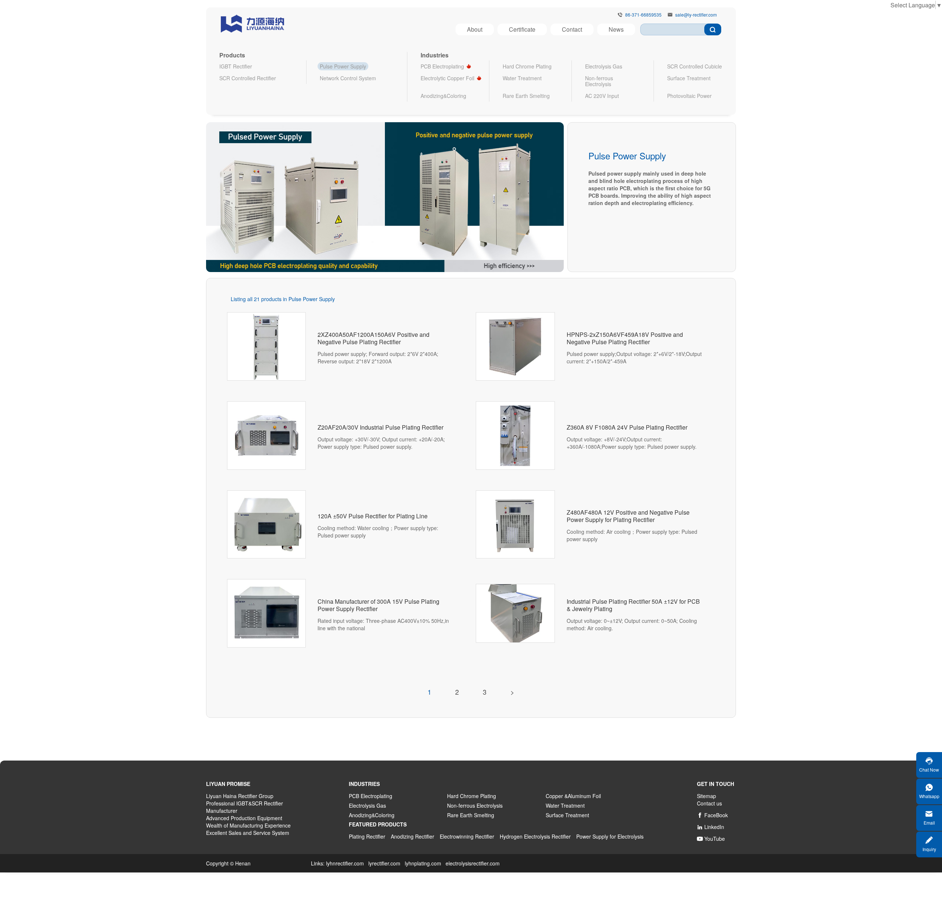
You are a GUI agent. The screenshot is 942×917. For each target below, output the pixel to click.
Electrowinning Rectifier (467, 836)
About (474, 29)
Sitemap (706, 796)
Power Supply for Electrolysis (610, 836)
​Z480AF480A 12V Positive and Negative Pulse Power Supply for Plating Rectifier (628, 516)
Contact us (709, 803)
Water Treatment (522, 78)
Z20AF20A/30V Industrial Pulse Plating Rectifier (380, 427)
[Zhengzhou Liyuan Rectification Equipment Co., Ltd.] (252, 22)
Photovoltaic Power (689, 95)
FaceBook (712, 815)
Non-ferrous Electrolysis (599, 81)
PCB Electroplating (442, 66)
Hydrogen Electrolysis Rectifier (535, 836)
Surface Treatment (689, 78)
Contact (572, 29)
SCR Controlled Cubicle (694, 66)
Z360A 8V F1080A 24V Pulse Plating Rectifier (627, 427)
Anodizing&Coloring (443, 95)
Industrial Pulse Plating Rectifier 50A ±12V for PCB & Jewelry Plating (633, 605)
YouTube (711, 838)
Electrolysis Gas (603, 66)
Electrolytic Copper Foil (447, 78)
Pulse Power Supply (343, 66)
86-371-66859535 (643, 15)
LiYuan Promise (228, 783)
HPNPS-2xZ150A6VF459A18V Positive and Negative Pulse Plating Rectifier (625, 338)
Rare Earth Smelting (526, 95)
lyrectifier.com (384, 863)
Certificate (522, 29)
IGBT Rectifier (235, 66)
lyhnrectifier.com (345, 863)
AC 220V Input (602, 95)
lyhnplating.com (423, 863)
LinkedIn (710, 826)
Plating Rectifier (367, 836)
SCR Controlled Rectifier (247, 78)
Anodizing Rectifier (412, 836)
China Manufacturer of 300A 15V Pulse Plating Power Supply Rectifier (378, 605)
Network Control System (348, 78)
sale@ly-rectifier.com (696, 15)
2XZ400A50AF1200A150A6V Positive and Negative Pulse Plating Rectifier (373, 338)
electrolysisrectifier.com (473, 863)
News (616, 29)
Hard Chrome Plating (527, 66)
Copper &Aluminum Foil (573, 796)
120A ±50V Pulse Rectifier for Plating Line (373, 516)
